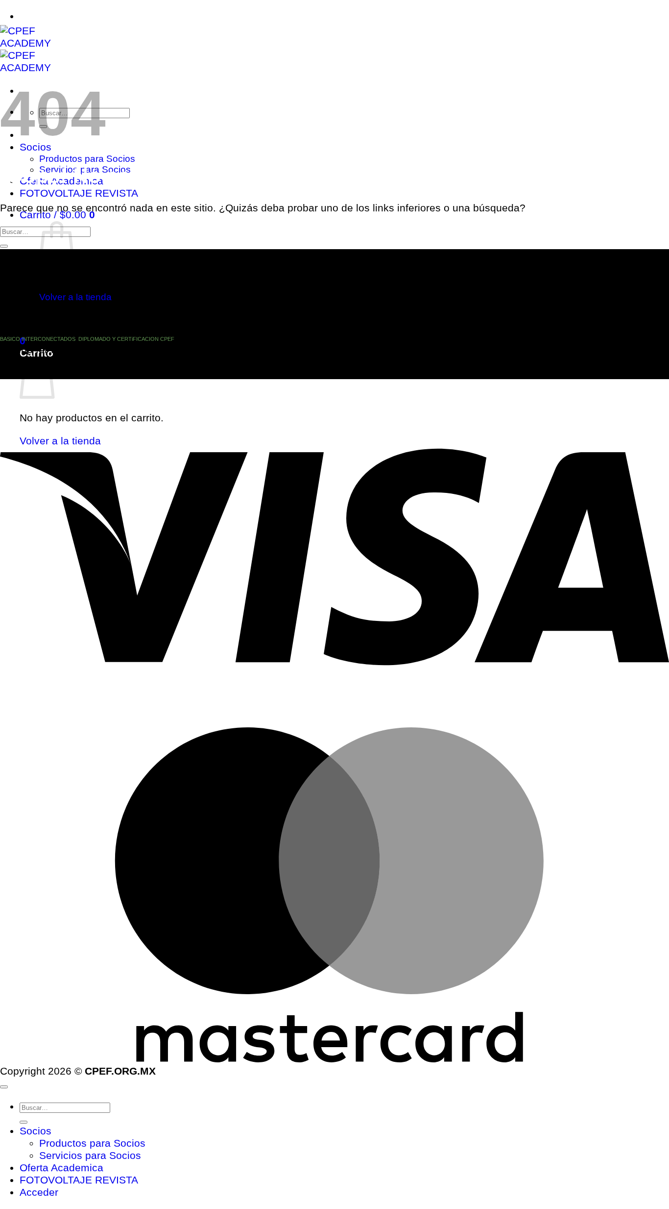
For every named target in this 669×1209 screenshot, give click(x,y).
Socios (35, 1131)
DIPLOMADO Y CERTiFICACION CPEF (126, 339)
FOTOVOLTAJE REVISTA (79, 193)
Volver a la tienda (75, 297)
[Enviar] (4, 246)
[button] (57, 215)
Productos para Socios (87, 159)
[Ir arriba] (4, 1086)
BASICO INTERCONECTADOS (37, 339)
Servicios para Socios (90, 1155)
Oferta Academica (61, 1168)
